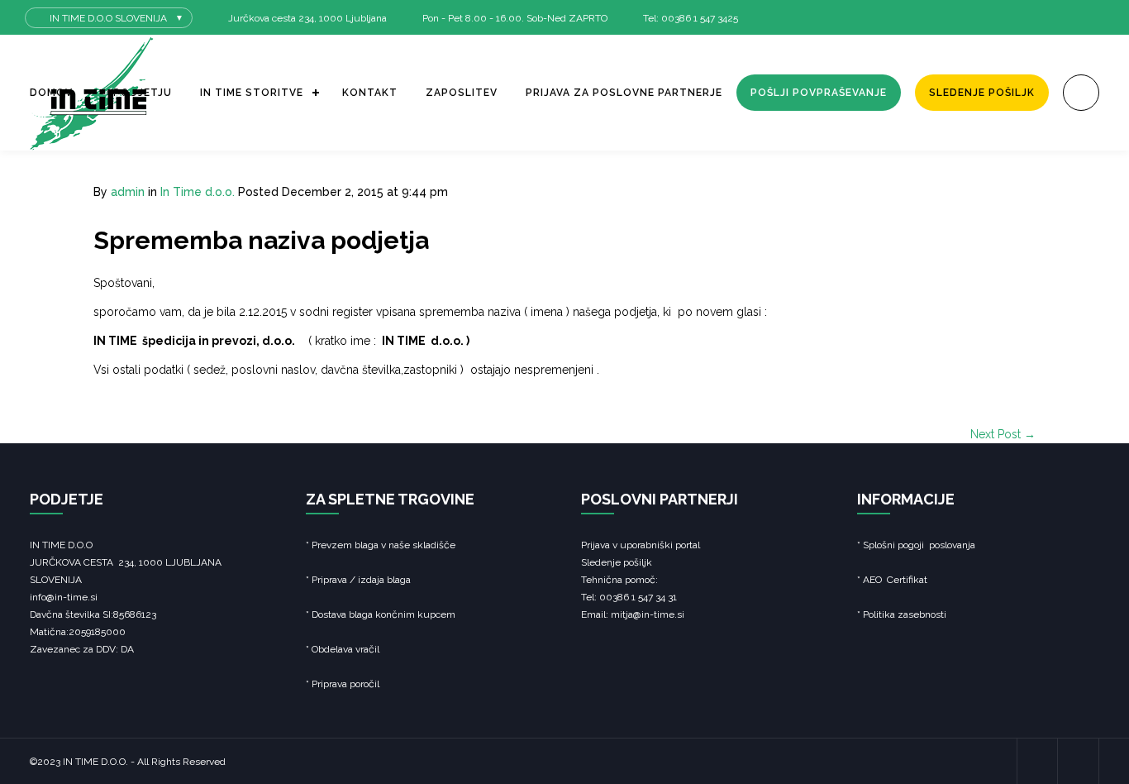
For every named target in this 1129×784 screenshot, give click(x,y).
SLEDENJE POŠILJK (982, 92)
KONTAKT (370, 92)
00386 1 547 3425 (699, 18)
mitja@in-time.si (647, 614)
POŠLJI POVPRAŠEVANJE (818, 92)
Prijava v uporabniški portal (640, 545)
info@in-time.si (64, 597)
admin (128, 191)
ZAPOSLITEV (462, 92)
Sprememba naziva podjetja (261, 240)
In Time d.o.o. (197, 191)
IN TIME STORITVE (251, 92)
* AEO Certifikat (892, 580)
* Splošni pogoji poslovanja (916, 545)
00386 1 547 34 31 (637, 597)
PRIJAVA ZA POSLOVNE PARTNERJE (624, 92)
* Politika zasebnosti (901, 614)
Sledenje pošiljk (616, 562)
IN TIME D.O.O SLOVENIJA (108, 18)
